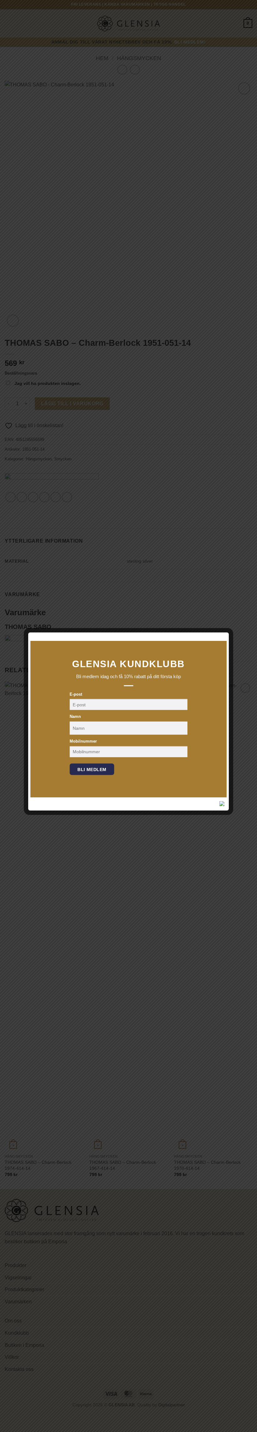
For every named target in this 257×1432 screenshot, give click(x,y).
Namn (75, 716)
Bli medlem (91, 769)
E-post (76, 694)
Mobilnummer (83, 741)
